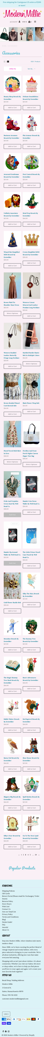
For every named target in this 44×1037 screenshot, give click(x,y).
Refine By (12, 69)
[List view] (8, 61)
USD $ (24, 22)
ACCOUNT (14, 22)
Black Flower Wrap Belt (31, 403)
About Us (5, 930)
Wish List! (6, 906)
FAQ (3, 925)
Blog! (4, 919)
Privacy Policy (7, 914)
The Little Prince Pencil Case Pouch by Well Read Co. (31, 554)
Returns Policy (7, 901)
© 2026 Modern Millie (10, 1035)
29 (36, 855)
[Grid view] (5, 61)
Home (4, 46)
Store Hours (6, 904)
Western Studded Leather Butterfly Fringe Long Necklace (11, 355)
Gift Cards (6, 893)
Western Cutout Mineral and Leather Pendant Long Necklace (31, 305)
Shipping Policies (8, 891)
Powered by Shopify (27, 1035)
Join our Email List (9, 912)
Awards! (5, 927)
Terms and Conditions (10, 917)
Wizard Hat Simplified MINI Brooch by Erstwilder (12, 254)
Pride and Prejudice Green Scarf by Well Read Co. (11, 503)
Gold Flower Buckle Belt (12, 602)
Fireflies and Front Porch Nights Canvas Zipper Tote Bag (30, 453)
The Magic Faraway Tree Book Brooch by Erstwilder (11, 680)
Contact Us (6, 909)
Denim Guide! (7, 922)
